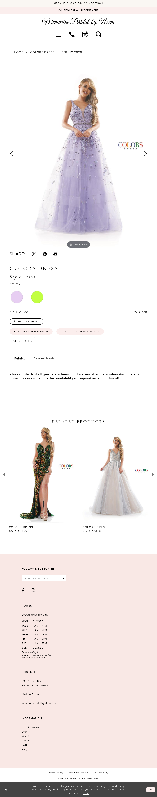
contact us (40, 378)
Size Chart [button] (139, 312)
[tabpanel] (78, 153)
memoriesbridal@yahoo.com (39, 703)
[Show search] (98, 34)
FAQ (24, 745)
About (25, 740)
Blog (24, 749)
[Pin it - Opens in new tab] (45, 254)
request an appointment (98, 378)
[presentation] (42, 475)
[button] (58, 34)
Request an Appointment (31, 331)
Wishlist (27, 736)
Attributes (22, 341)
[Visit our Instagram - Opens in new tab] (33, 590)
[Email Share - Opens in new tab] (55, 254)
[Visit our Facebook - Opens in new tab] (23, 590)
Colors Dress (42, 52)
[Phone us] (71, 34)
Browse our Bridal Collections (78, 3)
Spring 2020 (71, 52)
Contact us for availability (80, 331)
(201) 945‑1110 (30, 694)
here (86, 793)
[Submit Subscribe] (63, 578)
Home (18, 52)
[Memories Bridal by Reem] (78, 22)
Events (26, 732)
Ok (151, 789)
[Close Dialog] (5, 789)
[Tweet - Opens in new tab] (34, 254)
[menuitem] (58, 34)
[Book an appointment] (85, 34)
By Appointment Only (35, 615)
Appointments (30, 727)
